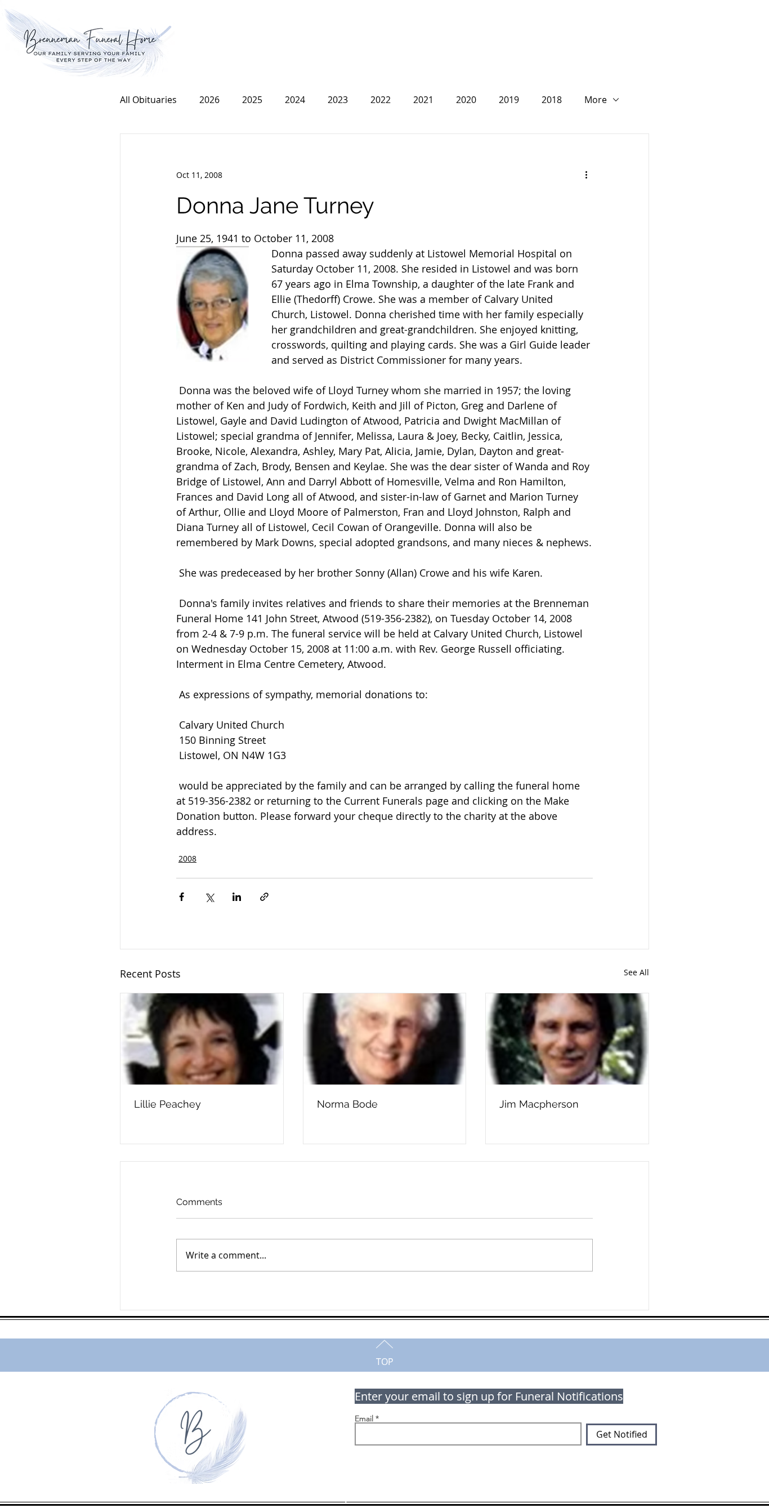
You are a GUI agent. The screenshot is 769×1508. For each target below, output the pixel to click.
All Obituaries (148, 99)
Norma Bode (347, 1104)
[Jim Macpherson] (567, 1039)
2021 (423, 99)
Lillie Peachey (167, 1104)
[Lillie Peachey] (201, 1039)
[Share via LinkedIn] (236, 896)
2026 (209, 99)
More (595, 99)
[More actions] (586, 174)
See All (636, 972)
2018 (552, 99)
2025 (252, 99)
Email (364, 1418)
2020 (466, 99)
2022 (380, 99)
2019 (509, 99)
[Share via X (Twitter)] (209, 896)
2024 (295, 99)
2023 (338, 99)
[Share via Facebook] (181, 896)
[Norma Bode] (384, 1039)
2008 (187, 858)
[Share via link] (264, 896)
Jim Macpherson (539, 1104)
